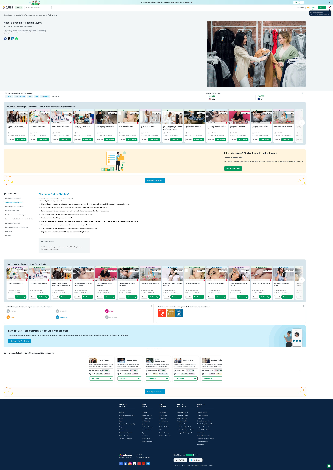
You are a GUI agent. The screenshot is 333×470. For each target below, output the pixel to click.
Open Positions (146, 424)
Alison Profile (200, 418)
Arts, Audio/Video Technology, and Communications (29, 15)
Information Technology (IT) (127, 424)
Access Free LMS (202, 412)
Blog (143, 433)
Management (123, 430)
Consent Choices (195, 465)
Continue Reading (8, 33)
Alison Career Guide (182, 415)
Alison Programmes (147, 441)
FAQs (140, 455)
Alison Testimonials (164, 424)
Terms (188, 465)
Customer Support (144, 457)
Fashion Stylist (52, 15)
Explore (18, 7)
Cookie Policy (204, 465)
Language (122, 427)
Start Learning (21, 139)
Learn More (95, 378)
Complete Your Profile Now (20, 341)
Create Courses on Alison (204, 421)
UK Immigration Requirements (205, 438)
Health (121, 421)
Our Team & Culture (147, 418)
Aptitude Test (182, 424)
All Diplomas (162, 418)
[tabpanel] (155, 336)
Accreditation (162, 412)
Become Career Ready (233, 168)
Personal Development (125, 433)
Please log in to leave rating (154, 180)
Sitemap (210, 465)
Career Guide (8, 15)
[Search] (26, 7)
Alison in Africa (146, 438)
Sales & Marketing (124, 435)
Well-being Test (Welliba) (185, 427)
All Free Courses (163, 421)
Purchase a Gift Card (164, 435)
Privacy (183, 465)
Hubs (160, 430)
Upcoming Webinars (202, 441)
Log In (313, 8)
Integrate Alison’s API (203, 427)
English (121, 418)
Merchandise (200, 444)
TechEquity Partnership (203, 435)
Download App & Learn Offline (205, 424)
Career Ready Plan (182, 418)
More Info (11, 139)
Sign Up (322, 7)
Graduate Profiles (163, 427)
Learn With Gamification (203, 430)
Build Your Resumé (182, 412)
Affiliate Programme (202, 415)
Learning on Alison (147, 430)
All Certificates (163, 415)
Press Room (145, 435)
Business (121, 412)
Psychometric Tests (182, 421)
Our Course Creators (147, 427)
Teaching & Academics (125, 438)
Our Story (144, 412)
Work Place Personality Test (186, 430)
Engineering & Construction (126, 415)
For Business (300, 7)
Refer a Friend (201, 433)
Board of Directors (147, 415)
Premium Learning (164, 433)
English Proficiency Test (185, 433)
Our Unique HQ (146, 421)
